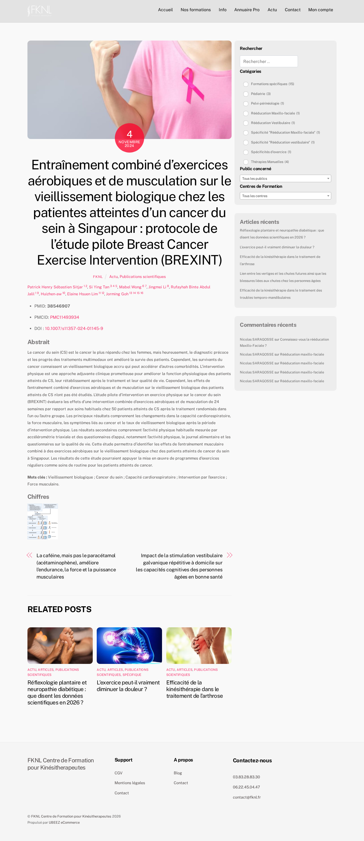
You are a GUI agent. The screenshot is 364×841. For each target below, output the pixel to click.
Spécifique (132, 675)
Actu (272, 9)
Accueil (165, 9)
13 (130, 292)
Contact (293, 9)
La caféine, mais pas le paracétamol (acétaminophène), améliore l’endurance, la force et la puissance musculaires (76, 566)
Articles (46, 670)
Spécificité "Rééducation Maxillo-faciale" (285, 132)
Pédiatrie (261, 94)
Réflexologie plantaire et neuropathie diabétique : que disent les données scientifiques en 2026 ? (57, 692)
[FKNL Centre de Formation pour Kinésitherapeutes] (39, 10)
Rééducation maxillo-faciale (302, 354)
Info (223, 9)
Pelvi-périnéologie (267, 103)
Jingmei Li (157, 287)
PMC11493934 (64, 317)
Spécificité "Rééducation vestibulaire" (283, 142)
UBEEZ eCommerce (64, 822)
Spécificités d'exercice (271, 152)
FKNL (98, 277)
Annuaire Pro (247, 9)
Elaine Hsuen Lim (82, 294)
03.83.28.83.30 (246, 777)
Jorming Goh (117, 294)
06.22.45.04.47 (246, 787)
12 (103, 292)
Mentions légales (130, 782)
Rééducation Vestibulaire (273, 123)
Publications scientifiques (143, 276)
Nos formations (196, 9)
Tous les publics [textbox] (254, 179)
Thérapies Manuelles (270, 162)
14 (134, 292)
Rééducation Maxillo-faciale (275, 113)
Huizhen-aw (51, 294)
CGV (119, 773)
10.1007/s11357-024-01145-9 (74, 328)
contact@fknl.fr (247, 797)
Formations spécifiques (272, 84)
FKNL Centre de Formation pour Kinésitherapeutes (71, 816)
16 (141, 292)
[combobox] (285, 178)
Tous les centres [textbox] (254, 196)
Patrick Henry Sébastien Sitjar (55, 287)
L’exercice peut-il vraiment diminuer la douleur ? (128, 685)
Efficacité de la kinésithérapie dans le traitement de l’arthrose (194, 689)
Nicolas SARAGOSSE (257, 339)
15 (138, 292)
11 (100, 292)
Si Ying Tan (99, 287)
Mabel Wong (130, 287)
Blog (178, 773)
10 (63, 292)
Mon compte (320, 9)
